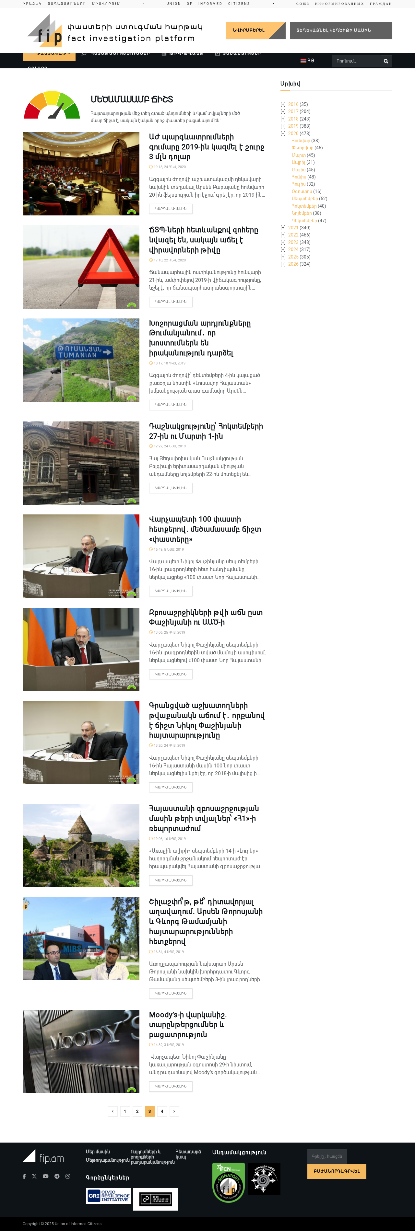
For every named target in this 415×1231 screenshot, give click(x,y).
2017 (293, 111)
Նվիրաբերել (249, 30)
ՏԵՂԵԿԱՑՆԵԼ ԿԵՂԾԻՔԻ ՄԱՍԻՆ (334, 30)
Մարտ (299, 155)
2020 (293, 133)
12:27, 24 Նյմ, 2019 (169, 446)
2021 (293, 227)
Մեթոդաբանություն (108, 1160)
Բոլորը (38, 68)
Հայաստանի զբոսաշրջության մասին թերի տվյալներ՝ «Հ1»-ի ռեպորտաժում (204, 818)
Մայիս (299, 169)
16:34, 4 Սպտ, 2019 (168, 952)
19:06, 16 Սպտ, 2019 (169, 839)
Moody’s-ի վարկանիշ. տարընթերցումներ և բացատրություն (188, 1025)
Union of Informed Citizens (78, 1224)
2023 (293, 242)
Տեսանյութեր (242, 53)
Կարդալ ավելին (170, 209)
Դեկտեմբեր (304, 220)
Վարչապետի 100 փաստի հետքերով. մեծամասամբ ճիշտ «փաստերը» (205, 529)
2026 (293, 264)
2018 (293, 118)
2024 (293, 249)
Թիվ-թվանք (187, 53)
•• (207, 4)
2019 (293, 126)
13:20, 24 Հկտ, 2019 (169, 745)
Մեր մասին (98, 1151)
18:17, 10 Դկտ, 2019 (169, 363)
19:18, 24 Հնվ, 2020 (169, 167)
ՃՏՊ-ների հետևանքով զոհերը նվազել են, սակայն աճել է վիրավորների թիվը (203, 240)
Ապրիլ (298, 162)
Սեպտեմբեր (305, 198)
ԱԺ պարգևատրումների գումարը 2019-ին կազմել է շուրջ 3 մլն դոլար (207, 147)
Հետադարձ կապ (188, 1154)
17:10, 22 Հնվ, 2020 (169, 260)
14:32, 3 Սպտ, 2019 (168, 1045)
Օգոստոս (302, 191)
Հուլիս (299, 184)
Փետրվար (303, 147)
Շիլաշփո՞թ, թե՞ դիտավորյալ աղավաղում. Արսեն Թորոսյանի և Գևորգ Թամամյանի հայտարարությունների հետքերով (206, 922)
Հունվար (301, 140)
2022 (293, 234)
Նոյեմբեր (302, 213)
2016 (293, 104)
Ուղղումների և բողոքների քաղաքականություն (153, 1157)
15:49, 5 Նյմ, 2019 (168, 549)
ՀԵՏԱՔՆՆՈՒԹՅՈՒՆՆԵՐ (119, 53)
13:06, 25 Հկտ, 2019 (169, 632)
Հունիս (299, 176)
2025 (293, 256)
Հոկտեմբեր (304, 206)
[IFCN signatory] (228, 1183)
